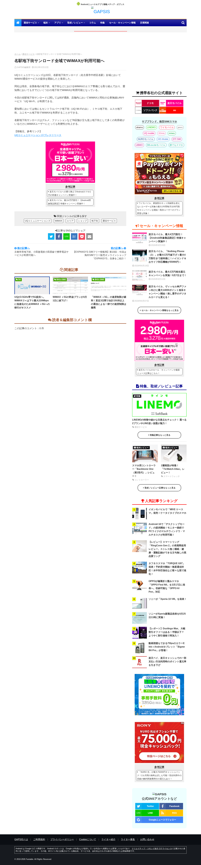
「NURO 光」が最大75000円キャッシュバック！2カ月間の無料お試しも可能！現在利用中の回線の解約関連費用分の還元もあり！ (159, 775)
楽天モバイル (174, 103)
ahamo (139, 127)
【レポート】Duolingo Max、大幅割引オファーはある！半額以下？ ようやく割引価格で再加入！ (167, 632)
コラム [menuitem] (92, 22)
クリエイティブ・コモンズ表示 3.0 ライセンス (152, 848)
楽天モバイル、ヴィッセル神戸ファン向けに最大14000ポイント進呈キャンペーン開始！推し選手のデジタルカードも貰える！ (167, 291)
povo (180, 127)
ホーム (17, 54)
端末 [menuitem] (45, 22)
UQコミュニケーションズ (37, 220)
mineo (172, 133)
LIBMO (139, 145)
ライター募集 (128, 839)
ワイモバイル (166, 127)
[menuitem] (17, 22)
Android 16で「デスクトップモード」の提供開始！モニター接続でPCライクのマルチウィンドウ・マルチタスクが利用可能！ (167, 529)
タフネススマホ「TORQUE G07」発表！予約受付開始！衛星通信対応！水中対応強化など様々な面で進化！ (167, 568)
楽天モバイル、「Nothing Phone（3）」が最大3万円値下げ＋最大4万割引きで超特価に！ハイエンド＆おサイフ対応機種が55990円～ (167, 256)
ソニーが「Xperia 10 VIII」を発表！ (168, 599)
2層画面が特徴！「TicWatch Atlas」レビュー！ (173, 469)
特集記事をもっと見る (160, 435)
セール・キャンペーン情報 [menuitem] (122, 22)
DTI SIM (177, 139)
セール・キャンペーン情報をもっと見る (160, 310)
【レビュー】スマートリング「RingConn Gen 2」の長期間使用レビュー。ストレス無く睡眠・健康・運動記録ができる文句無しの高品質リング (167, 549)
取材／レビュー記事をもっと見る (160, 488)
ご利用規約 (39, 839)
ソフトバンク (150, 110)
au (174, 110)
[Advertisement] (70, 43)
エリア (70, 220)
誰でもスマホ (176, 145)
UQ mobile (149, 133)
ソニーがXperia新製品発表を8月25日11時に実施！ (167, 615)
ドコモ (150, 103)
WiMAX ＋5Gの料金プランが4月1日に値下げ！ (70, 299)
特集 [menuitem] (102, 22)
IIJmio (162, 133)
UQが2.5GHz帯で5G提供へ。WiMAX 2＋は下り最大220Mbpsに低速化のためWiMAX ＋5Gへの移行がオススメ (32, 302)
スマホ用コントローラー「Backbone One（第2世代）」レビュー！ (144, 470)
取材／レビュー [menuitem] (75, 22)
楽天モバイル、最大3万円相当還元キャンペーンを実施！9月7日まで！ (168, 273)
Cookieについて (87, 839)
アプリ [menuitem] (57, 22)
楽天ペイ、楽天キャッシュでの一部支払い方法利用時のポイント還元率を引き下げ (167, 661)
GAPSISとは (21, 839)
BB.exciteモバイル (156, 145)
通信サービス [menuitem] (30, 22)
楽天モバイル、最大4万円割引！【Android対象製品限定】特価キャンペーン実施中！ (69, 202)
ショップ (82, 220)
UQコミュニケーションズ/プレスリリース (37, 135)
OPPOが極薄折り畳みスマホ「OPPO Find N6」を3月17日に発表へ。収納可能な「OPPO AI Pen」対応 (167, 586)
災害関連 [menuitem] (144, 22)
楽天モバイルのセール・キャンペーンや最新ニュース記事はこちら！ (158, 371)
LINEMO (151, 127)
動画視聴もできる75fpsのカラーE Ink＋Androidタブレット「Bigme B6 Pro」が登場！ (167, 647)
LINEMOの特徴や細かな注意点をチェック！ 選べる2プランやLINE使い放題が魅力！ (159, 421)
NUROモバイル (145, 139)
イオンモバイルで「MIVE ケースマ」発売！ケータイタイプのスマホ (167, 511)
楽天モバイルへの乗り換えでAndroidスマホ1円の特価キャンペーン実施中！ (69, 193)
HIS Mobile (163, 139)
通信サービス (28, 54)
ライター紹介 (108, 839)
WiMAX (58, 220)
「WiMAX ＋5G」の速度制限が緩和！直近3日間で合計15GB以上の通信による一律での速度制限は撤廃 (108, 302)
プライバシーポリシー (62, 839)
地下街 (94, 220)
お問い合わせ (147, 839)
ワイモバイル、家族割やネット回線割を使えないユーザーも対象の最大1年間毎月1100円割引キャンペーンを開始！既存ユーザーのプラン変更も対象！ (158, 208)
